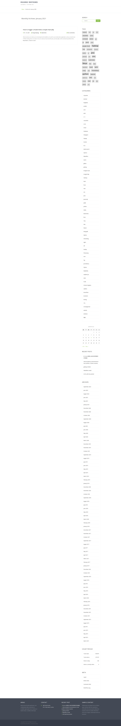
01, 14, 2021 (27, 32)
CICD (85, 124)
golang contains (87, 367)
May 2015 (86, 633)
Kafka (85, 210)
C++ (84, 117)
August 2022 (86, 394)
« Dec (83, 346)
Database (86, 131)
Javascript (86, 199)
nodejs (84, 70)
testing (85, 299)
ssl (93, 81)
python (85, 74)
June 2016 (86, 587)
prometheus (86, 263)
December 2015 (87, 608)
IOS (84, 192)
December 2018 (87, 487)
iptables (84, 53)
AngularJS (86, 102)
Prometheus (95, 70)
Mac (84, 224)
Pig (84, 260)
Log (84, 220)
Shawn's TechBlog (27, 4)
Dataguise (86, 134)
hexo (85, 185)
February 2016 (87, 601)
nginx (96, 67)
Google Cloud (87, 170)
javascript (85, 56)
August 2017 (86, 544)
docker (91, 39)
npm (89, 70)
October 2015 (87, 616)
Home (23, 9)
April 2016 (86, 594)
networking (86, 238)
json (89, 56)
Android (85, 99)
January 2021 (86, 404)
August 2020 (86, 422)
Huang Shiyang (29, 2)
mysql (91, 67)
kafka (93, 56)
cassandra (85, 35)
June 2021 (86, 397)
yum (88, 84)
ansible (85, 106)
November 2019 (87, 447)
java (92, 53)
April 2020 (86, 437)
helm (85, 181)
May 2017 (86, 551)
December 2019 (87, 444)
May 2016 (86, 590)
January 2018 (86, 526)
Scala (85, 281)
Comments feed (87, 684)
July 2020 (86, 426)
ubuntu (84, 84)
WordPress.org (87, 688)
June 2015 (86, 630)
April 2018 (86, 515)
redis (90, 77)
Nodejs (85, 249)
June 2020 (86, 429)
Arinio (37, 723)
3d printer (86, 95)
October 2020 (87, 415)
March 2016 (86, 598)
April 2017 (86, 555)
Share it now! (32, 40)
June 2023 (86, 390)
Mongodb (86, 231)
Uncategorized (87, 306)
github (87, 42)
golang (92, 42)
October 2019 (87, 451)
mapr (94, 63)
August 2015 (86, 623)
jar (88, 53)
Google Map (86, 174)
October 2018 (87, 494)
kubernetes (43, 32)
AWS (85, 113)
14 (91, 337)
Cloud (85, 127)
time (97, 81)
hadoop (95, 46)
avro (90, 32)
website (85, 310)
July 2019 (86, 462)
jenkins (85, 206)
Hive (84, 188)
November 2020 (87, 411)
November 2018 (87, 490)
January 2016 (86, 605)
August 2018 (86, 501)
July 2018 (86, 505)
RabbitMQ (93, 74)
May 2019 (86, 469)
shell (89, 81)
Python (85, 267)
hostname (96, 49)
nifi (84, 245)
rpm (95, 77)
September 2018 (87, 497)
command (85, 39)
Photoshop (86, 253)
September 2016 (87, 576)
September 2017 (87, 540)
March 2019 (86, 476)
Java (84, 195)
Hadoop (85, 177)
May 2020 (86, 433)
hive (84, 49)
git (83, 42)
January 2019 (86, 483)
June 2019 (86, 465)
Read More (25, 40)
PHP (84, 256)
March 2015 (86, 641)
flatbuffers (86, 156)
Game (85, 160)
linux (85, 63)
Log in (85, 677)
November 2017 (87, 533)
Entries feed (86, 680)
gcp (96, 39)
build (97, 32)
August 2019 (86, 458)
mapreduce (85, 67)
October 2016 (87, 573)
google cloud (86, 46)
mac (90, 63)
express (85, 152)
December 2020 (87, 408)
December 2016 (87, 569)
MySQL (85, 235)
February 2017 (87, 562)
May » (86, 346)
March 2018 (86, 519)
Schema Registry (87, 285)
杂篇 (84, 317)
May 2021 (86, 401)
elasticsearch (86, 149)
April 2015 (86, 637)
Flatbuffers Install (87, 370)
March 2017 (86, 558)
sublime (85, 288)
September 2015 (87, 619)
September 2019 (87, 454)
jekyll (85, 203)
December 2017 (87, 530)
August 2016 (86, 580)
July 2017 (86, 548)
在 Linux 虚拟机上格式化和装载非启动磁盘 (71, 705)
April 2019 (86, 472)
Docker (85, 142)
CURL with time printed (89, 374)
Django (85, 138)
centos (91, 35)
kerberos (85, 60)
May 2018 (86, 512)
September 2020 (87, 419)
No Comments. (71, 32)
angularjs (85, 32)
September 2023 (87, 386)
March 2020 (86, 440)
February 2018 (87, 522)
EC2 (84, 145)
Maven (85, 228)
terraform (86, 296)
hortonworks (89, 49)
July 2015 (86, 626)
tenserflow (86, 292)
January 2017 (86, 565)
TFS (84, 303)
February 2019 (87, 479)
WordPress (28, 723)
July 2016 (86, 583)
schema (84, 81)
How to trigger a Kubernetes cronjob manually (38, 30)
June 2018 (86, 508)
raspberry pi (85, 77)
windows (86, 314)
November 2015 (87, 612)
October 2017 (87, 537)
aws (93, 32)
